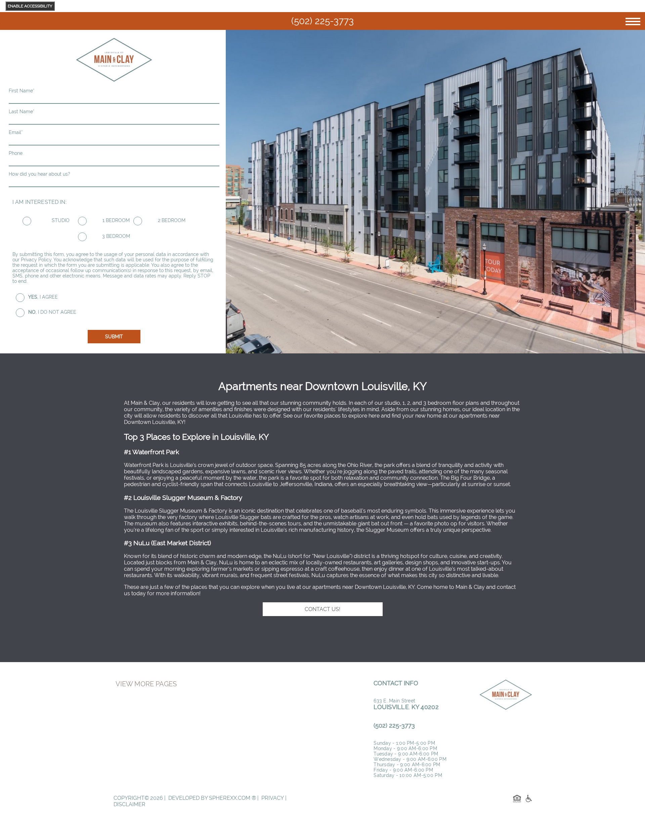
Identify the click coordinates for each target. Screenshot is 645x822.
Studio (61, 220)
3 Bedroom (116, 236)
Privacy (272, 798)
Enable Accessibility (30, 6)
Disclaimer (129, 804)
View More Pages (146, 684)
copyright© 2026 (138, 798)
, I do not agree (52, 312)
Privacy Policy (36, 259)
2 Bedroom (171, 220)
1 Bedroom (116, 220)
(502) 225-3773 (322, 21)
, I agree (43, 297)
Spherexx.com (229, 798)
